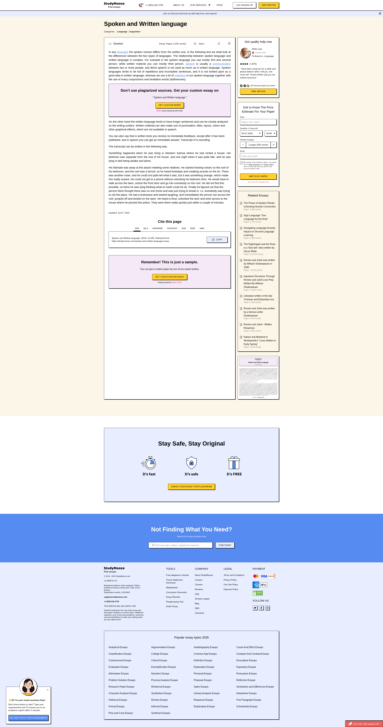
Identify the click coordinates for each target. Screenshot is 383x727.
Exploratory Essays (204, 667)
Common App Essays (205, 654)
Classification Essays (120, 654)
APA (137, 228)
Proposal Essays (203, 680)
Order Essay (172, 606)
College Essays (159, 654)
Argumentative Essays (163, 647)
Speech (190, 63)
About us (178, 5)
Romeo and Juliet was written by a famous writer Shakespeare (259, 312)
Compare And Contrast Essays (252, 654)
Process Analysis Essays (164, 680)
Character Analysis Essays (123, 693)
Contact (198, 580)
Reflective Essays (245, 680)
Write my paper (258, 176)
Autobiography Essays (206, 647)
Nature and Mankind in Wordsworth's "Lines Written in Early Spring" (260, 340)
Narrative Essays (160, 673)
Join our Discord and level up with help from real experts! (190, 13)
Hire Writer (269, 5)
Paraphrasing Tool (174, 602)
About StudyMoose (204, 575)
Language (122, 31)
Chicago (172, 228)
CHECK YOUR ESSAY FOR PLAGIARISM (191, 486)
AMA (202, 228)
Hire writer (258, 91)
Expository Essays (246, 667)
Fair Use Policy (231, 584)
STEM (219, 5)
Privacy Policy (230, 580)
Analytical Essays (118, 647)
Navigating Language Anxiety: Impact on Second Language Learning (260, 231)
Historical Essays (118, 700)
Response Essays (203, 700)
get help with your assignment (28, 718)
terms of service (254, 164)
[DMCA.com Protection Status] (258, 593)
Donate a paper (202, 599)
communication (222, 63)
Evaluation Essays (118, 667)
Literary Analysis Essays (207, 693)
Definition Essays (203, 660)
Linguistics (134, 31)
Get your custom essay (169, 277)
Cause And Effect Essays (249, 647)
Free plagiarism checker (177, 575)
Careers (199, 584)
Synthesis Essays (160, 713)
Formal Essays (116, 706)
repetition (180, 75)
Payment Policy (231, 589)
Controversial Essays (120, 660)
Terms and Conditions (234, 575)
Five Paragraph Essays (248, 700)
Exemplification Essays (163, 667)
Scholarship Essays (246, 706)
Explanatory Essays (204, 706)
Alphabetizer (172, 587)
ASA (184, 228)
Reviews (199, 589)
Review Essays (159, 700)
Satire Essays (201, 686)
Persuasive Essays (246, 673)
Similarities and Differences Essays (255, 686)
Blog (197, 603)
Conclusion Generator (176, 592)
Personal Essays (203, 673)
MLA (145, 228)
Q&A (197, 608)
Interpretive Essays (246, 693)
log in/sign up (244, 5)
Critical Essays (159, 660)
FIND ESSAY (225, 545)
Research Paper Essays (121, 686)
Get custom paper (170, 105)
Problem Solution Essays (122, 680)
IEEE (192, 228)
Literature (199, 613)
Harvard (157, 228)
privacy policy (268, 164)
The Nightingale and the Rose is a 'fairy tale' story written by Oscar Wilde (260, 248)
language (122, 52)
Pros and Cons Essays (121, 713)
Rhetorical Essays (161, 686)
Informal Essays (159, 706)
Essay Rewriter (173, 597)
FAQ (197, 594)
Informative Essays (119, 673)
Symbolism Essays (161, 693)
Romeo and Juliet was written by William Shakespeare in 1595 (259, 264)
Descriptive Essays (246, 660)
